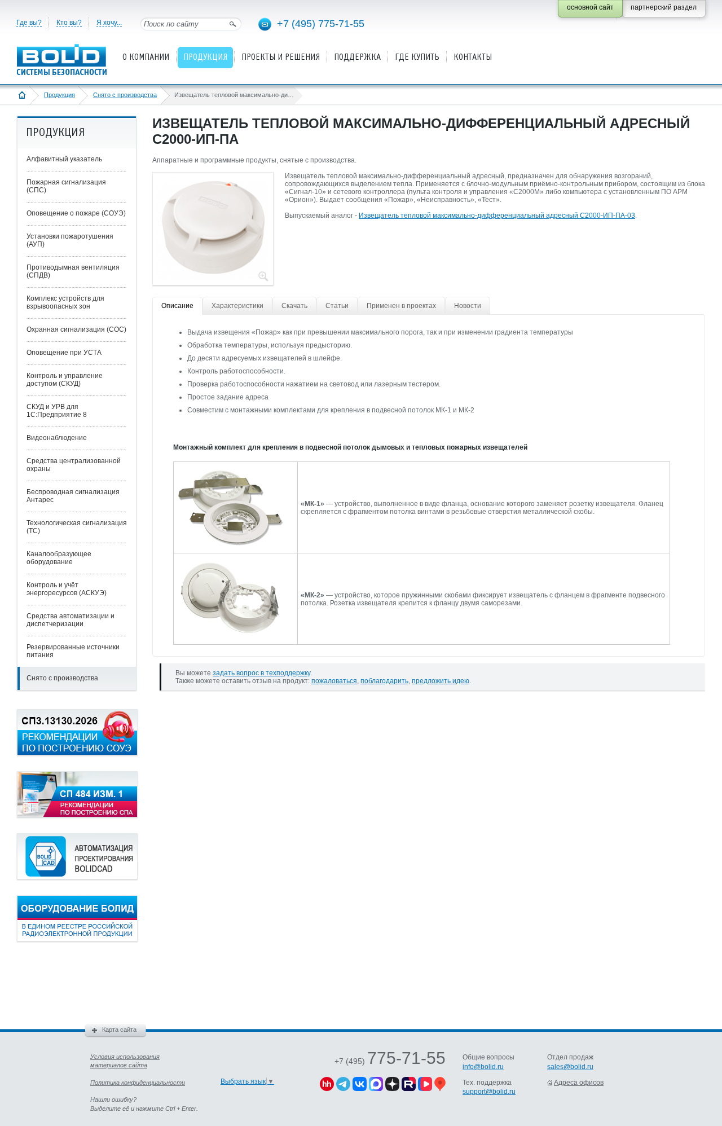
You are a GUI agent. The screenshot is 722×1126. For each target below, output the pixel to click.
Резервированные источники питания (73, 651)
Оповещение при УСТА (64, 353)
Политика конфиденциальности (137, 1082)
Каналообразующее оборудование (59, 558)
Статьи (337, 306)
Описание (177, 306)
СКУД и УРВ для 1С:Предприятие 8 (57, 411)
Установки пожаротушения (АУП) (70, 240)
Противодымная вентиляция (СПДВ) (73, 271)
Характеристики (237, 306)
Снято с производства (125, 94)
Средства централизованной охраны (74, 465)
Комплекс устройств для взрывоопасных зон (65, 302)
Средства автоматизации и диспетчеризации (71, 620)
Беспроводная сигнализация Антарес (73, 496)
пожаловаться (334, 681)
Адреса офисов (579, 1083)
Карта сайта (119, 1029)
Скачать (294, 306)
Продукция (59, 94)
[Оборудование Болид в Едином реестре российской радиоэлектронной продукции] (77, 939)
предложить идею (440, 681)
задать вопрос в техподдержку (261, 673)
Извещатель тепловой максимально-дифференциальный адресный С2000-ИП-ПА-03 (497, 215)
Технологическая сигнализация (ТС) (77, 527)
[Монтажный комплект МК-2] (230, 635)
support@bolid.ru (489, 1092)
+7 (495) (390, 1061)
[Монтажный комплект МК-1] (230, 544)
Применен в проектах (401, 306)
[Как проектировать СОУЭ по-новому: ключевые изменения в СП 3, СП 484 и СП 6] (77, 753)
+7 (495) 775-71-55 (320, 23)
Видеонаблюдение (57, 438)
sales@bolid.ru (570, 1067)
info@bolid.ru (483, 1067)
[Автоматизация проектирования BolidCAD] (77, 877)
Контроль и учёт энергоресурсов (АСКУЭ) (67, 589)
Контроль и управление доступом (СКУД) (65, 380)
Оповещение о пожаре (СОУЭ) (76, 213)
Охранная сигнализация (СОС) (76, 329)
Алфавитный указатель (64, 159)
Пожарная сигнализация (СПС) (66, 186)
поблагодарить (384, 681)
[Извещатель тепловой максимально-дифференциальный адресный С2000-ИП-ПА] (212, 276)
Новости (467, 306)
